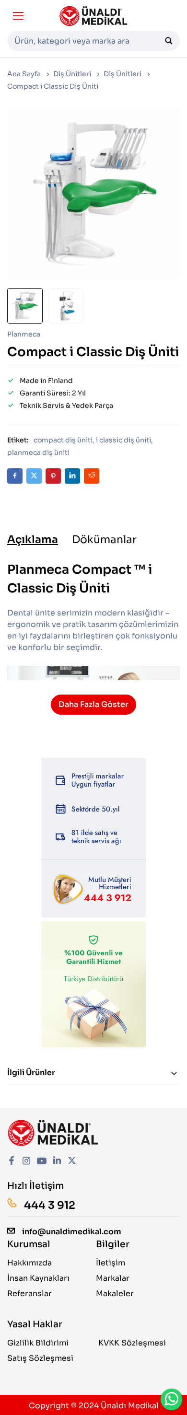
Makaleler (115, 1293)
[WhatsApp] (171, 1399)
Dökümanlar (104, 540)
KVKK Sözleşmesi (132, 1343)
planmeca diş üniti (38, 452)
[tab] (32, 540)
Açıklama (32, 540)
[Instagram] (26, 1161)
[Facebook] (15, 476)
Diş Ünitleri (72, 74)
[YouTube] (42, 1162)
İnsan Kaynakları (38, 1278)
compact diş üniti (63, 440)
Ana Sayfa (24, 74)
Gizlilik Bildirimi (38, 1343)
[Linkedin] (72, 476)
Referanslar (29, 1293)
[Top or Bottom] (172, 1073)
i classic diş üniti (123, 440)
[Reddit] (91, 476)
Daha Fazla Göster (93, 704)
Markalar (112, 1278)
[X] (34, 476)
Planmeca (23, 334)
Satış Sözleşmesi (40, 1358)
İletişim (110, 1263)
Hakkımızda (29, 1263)
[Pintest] (53, 476)
